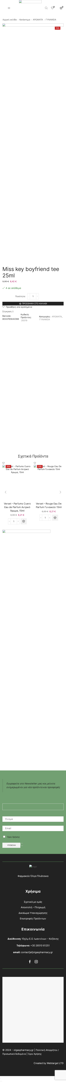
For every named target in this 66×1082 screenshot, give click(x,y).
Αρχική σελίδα (10, 19)
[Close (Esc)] (0, 1078)
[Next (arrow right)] (1, 1081)
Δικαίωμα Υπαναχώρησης (33, 913)
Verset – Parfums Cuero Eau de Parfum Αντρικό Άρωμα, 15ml (17, 507)
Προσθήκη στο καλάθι (34, 303)
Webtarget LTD (55, 1063)
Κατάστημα (24, 19)
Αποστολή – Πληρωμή (33, 907)
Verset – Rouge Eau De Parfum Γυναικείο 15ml (49, 505)
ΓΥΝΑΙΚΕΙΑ (51, 19)
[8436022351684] (17, 482)
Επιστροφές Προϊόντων (33, 918)
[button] (24, 521)
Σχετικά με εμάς (33, 901)
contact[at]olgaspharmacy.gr (37, 952)
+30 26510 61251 (40, 945)
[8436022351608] (49, 482)
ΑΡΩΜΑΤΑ (38, 19)
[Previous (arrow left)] (0, 1081)
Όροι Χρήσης (13, 837)
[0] (52, 8)
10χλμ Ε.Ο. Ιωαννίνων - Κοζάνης (40, 938)
